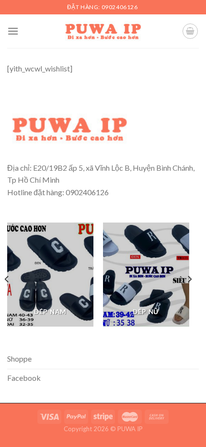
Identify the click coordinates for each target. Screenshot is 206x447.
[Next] (189, 279)
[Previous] (7, 279)
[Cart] (190, 31)
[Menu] (13, 31)
